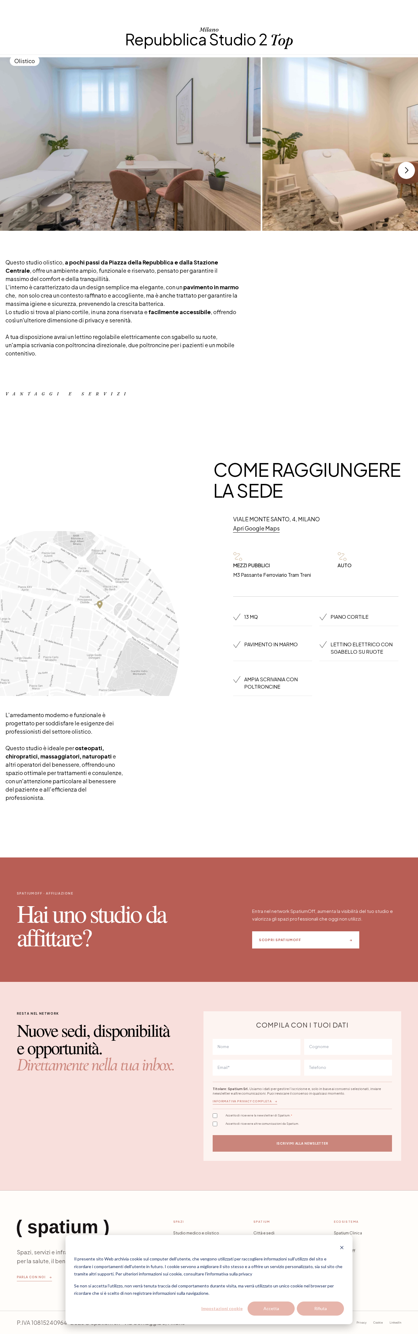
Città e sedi (263, 1233)
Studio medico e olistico (196, 1233)
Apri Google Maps (256, 528)
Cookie (378, 1322)
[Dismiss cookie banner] (342, 1247)
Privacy (361, 1322)
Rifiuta (320, 1308)
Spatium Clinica (348, 1233)
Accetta (271, 1308)
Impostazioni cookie (222, 1308)
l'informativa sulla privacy (228, 1273)
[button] (406, 170)
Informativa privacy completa (245, 1101)
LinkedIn (395, 1322)
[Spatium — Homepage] (63, 1228)
